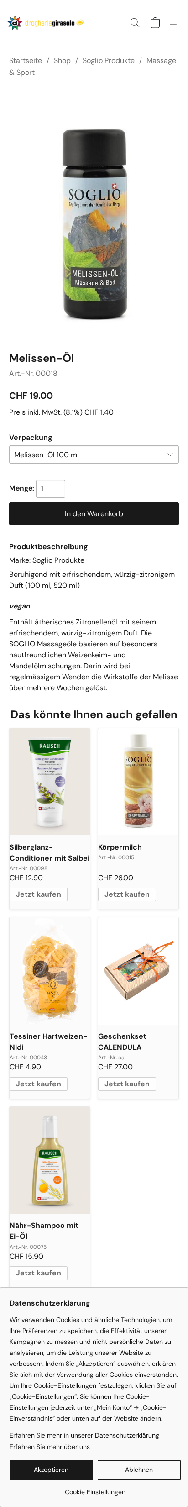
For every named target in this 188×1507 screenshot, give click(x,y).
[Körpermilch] (138, 781)
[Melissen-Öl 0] (94, 213)
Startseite (25, 60)
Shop (62, 60)
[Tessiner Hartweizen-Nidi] (50, 971)
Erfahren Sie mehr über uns (50, 1447)
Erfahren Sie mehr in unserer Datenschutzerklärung (84, 1435)
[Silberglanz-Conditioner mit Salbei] (50, 781)
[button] (47, 23)
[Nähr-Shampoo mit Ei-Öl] (50, 1160)
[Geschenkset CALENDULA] (138, 971)
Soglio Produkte (109, 60)
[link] (95, 1488)
